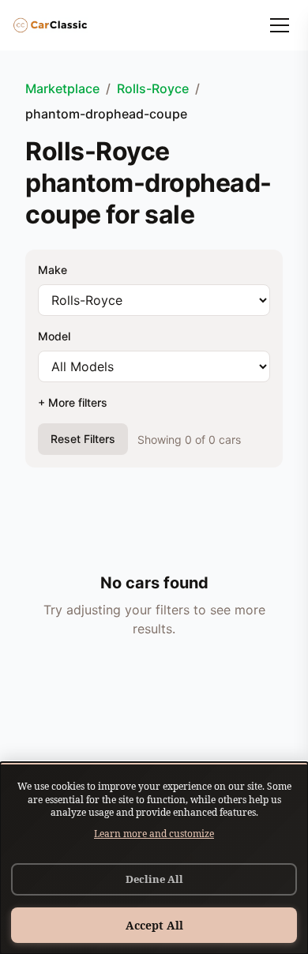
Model (54, 336)
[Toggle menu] (279, 25)
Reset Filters (83, 438)
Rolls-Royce (153, 88)
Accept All (154, 925)
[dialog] (154, 858)
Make (52, 269)
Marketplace (62, 88)
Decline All (154, 879)
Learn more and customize (154, 833)
